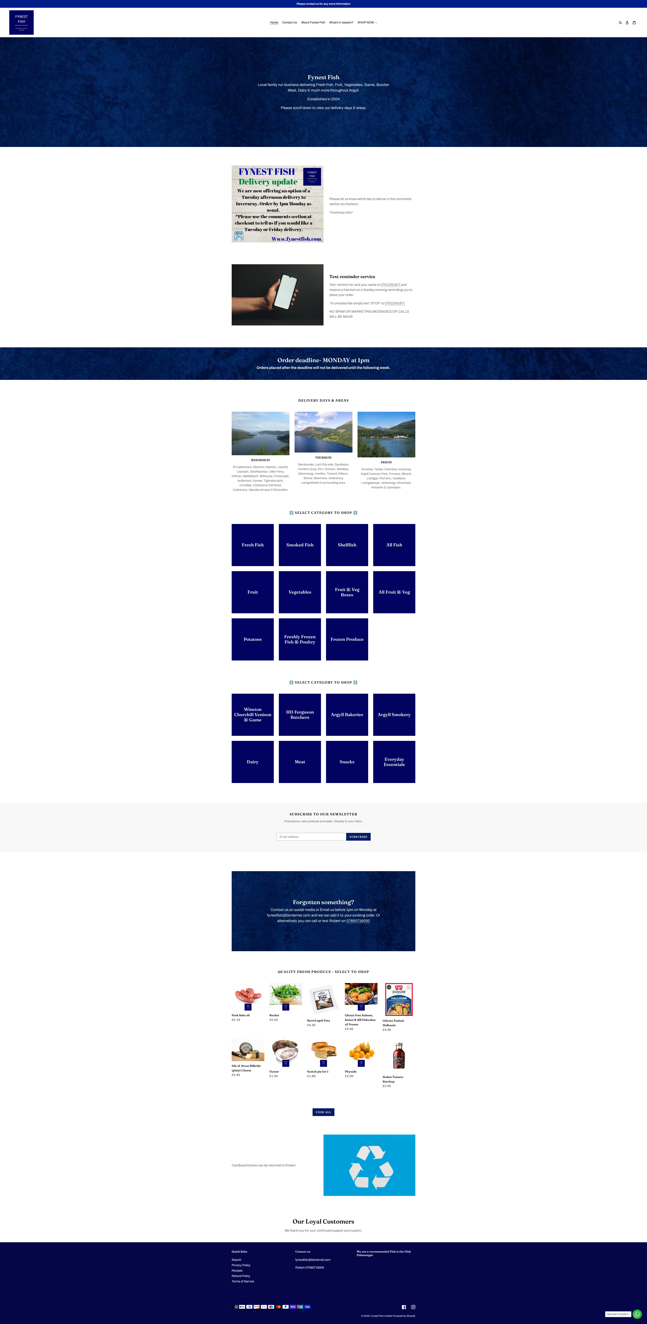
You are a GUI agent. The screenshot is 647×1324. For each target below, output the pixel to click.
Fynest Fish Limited (381, 1316)
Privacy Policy (241, 1265)
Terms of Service (243, 1281)
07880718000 (358, 921)
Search (236, 1259)
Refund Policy (241, 1276)
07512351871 (390, 285)
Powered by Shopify (404, 1316)
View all (323, 1112)
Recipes (237, 1270)
